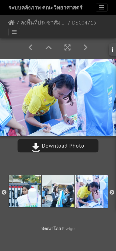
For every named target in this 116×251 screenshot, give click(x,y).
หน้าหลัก (11, 23)
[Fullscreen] (67, 47)
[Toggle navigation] (102, 8)
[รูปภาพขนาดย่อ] (48, 47)
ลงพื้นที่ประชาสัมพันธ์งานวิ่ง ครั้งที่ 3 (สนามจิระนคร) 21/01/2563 (43, 22)
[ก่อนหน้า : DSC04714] (30, 47)
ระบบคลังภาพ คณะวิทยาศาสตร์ (45, 7)
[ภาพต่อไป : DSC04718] (85, 47)
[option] (25, 191)
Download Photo (62, 145)
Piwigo (68, 228)
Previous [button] (4, 192)
